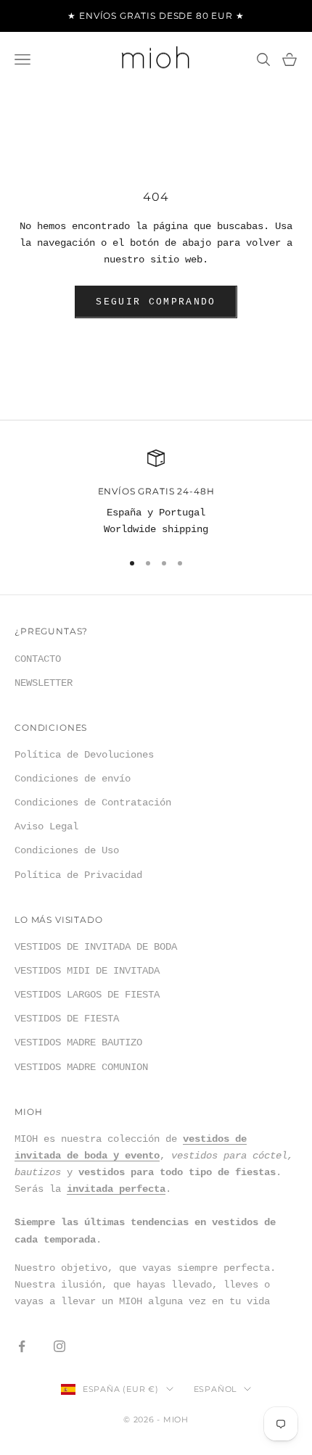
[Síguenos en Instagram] (59, 1346)
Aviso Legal (46, 826)
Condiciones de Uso (67, 850)
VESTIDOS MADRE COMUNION (81, 1067)
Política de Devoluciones (84, 754)
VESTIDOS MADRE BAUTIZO (78, 1042)
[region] (156, 494)
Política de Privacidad (78, 875)
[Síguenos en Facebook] (22, 1346)
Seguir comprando (155, 302)
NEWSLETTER (44, 683)
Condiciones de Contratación (93, 802)
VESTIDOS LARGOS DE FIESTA (87, 994)
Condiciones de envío (73, 778)
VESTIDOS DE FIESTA (67, 1018)
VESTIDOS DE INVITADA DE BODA (96, 947)
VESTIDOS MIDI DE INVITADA (87, 971)
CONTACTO (38, 659)
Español (215, 1389)
